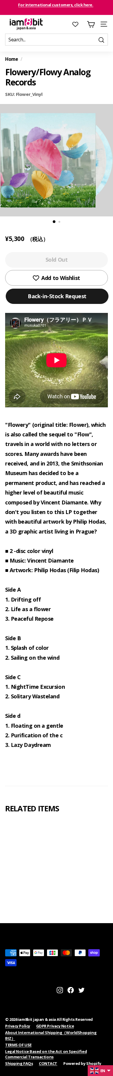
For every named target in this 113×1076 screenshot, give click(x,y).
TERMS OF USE (18, 1045)
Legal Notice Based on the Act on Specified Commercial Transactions (46, 1054)
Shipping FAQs (19, 1063)
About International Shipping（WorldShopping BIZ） (50, 1035)
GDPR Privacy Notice (55, 1026)
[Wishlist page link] (78, 24)
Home (11, 59)
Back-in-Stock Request (57, 296)
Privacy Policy (17, 1026)
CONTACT (48, 1063)
